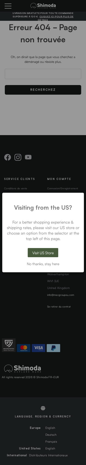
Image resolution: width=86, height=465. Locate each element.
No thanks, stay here (43, 263)
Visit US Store (43, 252)
